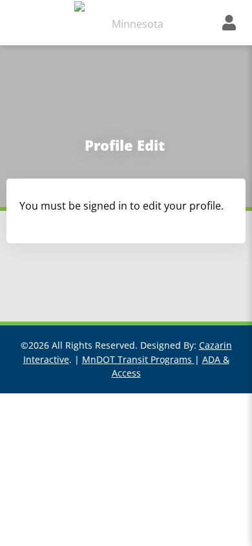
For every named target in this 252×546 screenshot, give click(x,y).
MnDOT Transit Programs (138, 359)
